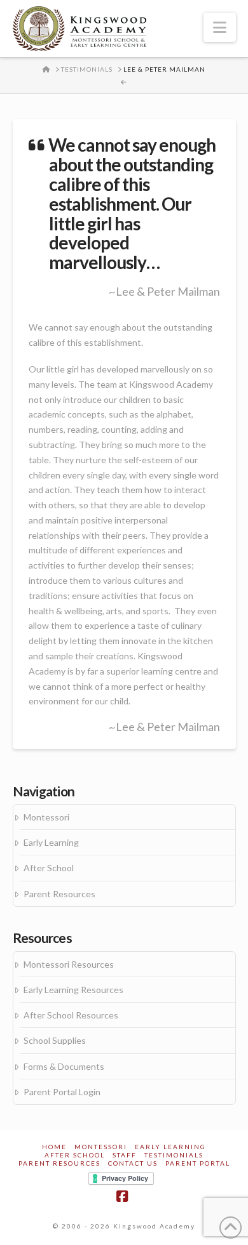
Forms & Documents (64, 1066)
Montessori (46, 817)
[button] (219, 27)
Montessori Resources (69, 964)
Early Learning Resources (73, 989)
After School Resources (71, 1015)
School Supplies (55, 1040)
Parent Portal (197, 1163)
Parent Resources (59, 893)
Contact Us (133, 1163)
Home (54, 1146)
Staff (125, 1155)
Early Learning (51, 842)
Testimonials (173, 1155)
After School (49, 867)
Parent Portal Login (62, 1091)
